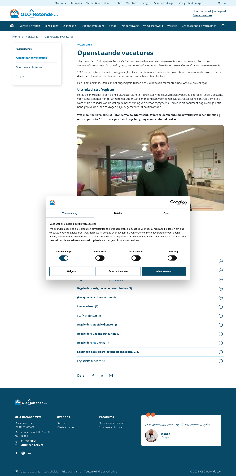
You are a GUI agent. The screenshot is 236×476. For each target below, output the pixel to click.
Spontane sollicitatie (110, 427)
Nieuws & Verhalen (97, 3)
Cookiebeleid (51, 471)
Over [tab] (166, 213)
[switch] (100, 257)
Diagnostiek (70, 26)
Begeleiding (51, 26)
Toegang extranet (29, 471)
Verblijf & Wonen (30, 26)
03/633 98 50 (28, 441)
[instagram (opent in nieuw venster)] (218, 3)
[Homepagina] (12, 26)
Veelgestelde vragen (191, 3)
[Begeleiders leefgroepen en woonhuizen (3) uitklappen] (221, 288)
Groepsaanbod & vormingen (199, 26)
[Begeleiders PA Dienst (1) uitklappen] (221, 342)
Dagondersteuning (93, 26)
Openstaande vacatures (112, 423)
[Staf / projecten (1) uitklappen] (221, 315)
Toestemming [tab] (69, 213)
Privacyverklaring (71, 471)
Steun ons (76, 3)
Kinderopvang (130, 26)
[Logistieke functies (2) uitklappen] (221, 361)
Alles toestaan (164, 271)
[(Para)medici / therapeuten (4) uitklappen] (221, 297)
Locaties (117, 3)
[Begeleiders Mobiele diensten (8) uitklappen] (221, 324)
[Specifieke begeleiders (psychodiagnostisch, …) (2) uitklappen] (221, 351)
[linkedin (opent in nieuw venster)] (223, 3)
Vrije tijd (172, 26)
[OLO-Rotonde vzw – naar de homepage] (34, 13)
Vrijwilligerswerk (153, 26)
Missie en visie (65, 427)
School (113, 26)
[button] (149, 167)
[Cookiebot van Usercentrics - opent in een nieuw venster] (173, 202)
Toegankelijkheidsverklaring (100, 471)
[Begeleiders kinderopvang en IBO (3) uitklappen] (221, 279)
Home (16, 36)
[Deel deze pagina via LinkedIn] (102, 375)
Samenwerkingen (164, 3)
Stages (146, 3)
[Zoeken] (223, 26)
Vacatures (132, 3)
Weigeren (72, 271)
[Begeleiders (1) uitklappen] (221, 261)
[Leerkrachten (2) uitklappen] (221, 306)
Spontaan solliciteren (29, 67)
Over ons (60, 3)
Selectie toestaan (118, 271)
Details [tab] (118, 213)
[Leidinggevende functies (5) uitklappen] (221, 270)
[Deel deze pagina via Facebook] (93, 375)
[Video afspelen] (149, 167)
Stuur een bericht (32, 445)
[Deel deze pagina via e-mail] (111, 375)
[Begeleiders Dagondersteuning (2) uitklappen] (221, 333)
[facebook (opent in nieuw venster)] (214, 3)
